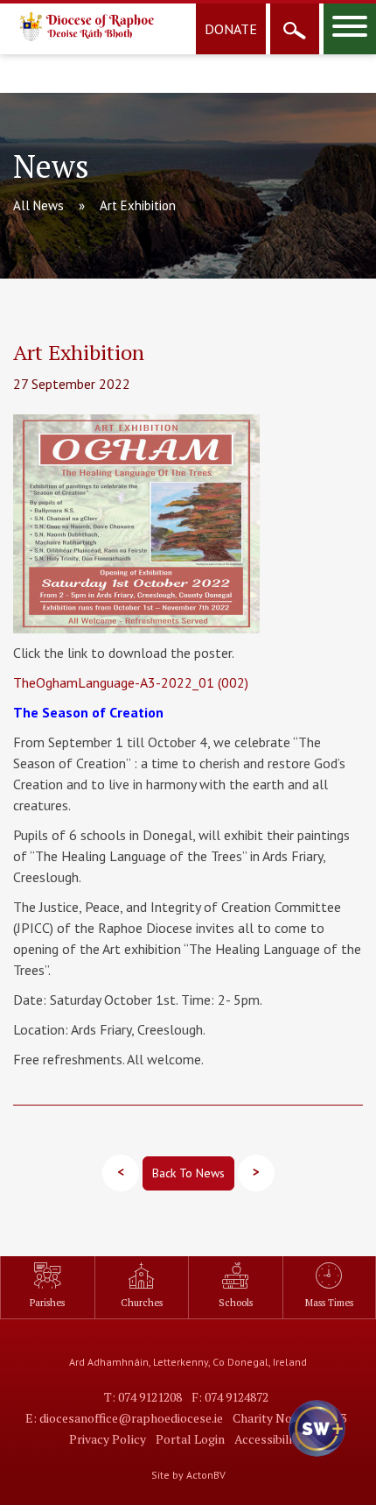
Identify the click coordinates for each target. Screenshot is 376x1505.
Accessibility (268, 1439)
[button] (315, 1443)
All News (38, 205)
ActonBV (206, 1474)
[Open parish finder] (294, 29)
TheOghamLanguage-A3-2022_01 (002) (130, 682)
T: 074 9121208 (143, 1396)
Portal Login (190, 1439)
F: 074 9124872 (229, 1396)
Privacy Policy (107, 1439)
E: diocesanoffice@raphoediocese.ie (124, 1418)
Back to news (188, 1173)
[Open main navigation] (350, 29)
